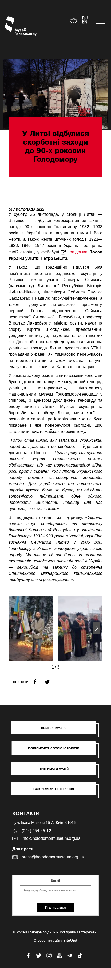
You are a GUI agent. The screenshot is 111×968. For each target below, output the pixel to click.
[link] (56, 771)
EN (85, 22)
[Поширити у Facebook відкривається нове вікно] (38, 679)
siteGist (70, 940)
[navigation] (101, 21)
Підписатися (55, 907)
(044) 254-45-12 (36, 831)
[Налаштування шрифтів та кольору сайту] (73, 20)
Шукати (50, 21)
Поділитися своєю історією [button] (53, 748)
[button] (96, 628)
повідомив (77, 252)
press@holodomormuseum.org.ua (53, 857)
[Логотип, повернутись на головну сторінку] (15, 26)
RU (85, 18)
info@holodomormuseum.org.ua (51, 838)
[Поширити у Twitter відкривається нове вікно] (50, 679)
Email (55, 881)
